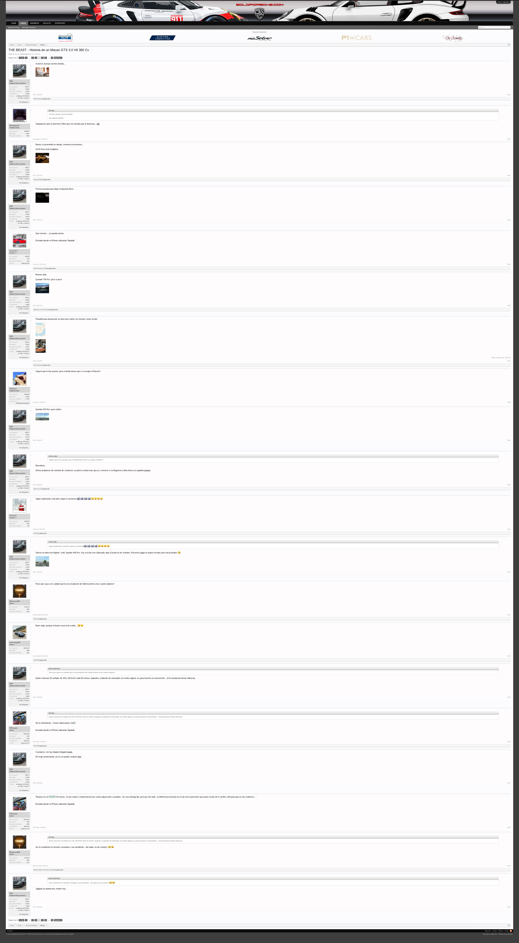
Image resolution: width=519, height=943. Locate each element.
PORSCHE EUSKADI (22, 403)
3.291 (27, 396)
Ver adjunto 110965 (56, 118)
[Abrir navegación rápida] (509, 45)
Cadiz (27, 93)
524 (28, 609)
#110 (508, 485)
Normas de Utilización (490, 934)
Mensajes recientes (29, 27)
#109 (508, 440)
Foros (23, 23)
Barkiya (37, 309)
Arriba (507, 931)
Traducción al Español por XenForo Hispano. (59, 934)
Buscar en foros (13, 27)
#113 (508, 615)
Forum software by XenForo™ (25, 934)
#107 (508, 361)
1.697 (27, 133)
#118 (508, 827)
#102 (508, 139)
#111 (509, 529)
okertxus (13, 389)
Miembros (34, 23)
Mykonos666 (14, 601)
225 (28, 523)
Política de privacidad (506, 934)
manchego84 (14, 642)
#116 (508, 741)
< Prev (21, 58)
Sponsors (488, 931)
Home (13, 23)
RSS (511, 931)
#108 (508, 402)
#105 (508, 264)
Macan (17, 54)
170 (28, 258)
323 (28, 736)
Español (9, 931)
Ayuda (495, 931)
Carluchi (12, 516)
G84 (32, 54)
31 (52, 58)
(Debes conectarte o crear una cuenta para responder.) (492, 920)
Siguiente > (58, 58)
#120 (508, 907)
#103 (508, 175)
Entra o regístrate (503, 2)
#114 (508, 656)
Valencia (26, 740)
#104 (508, 220)
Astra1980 (38, 179)
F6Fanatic (38, 99)
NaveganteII (14, 126)
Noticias (500, 931)
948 (28, 650)
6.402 (27, 89)
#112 (508, 572)
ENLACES (47, 23)
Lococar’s (13, 251)
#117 (508, 783)
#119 (508, 866)
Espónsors (60, 23)
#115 (508, 697)
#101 (508, 94)
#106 (508, 305)
